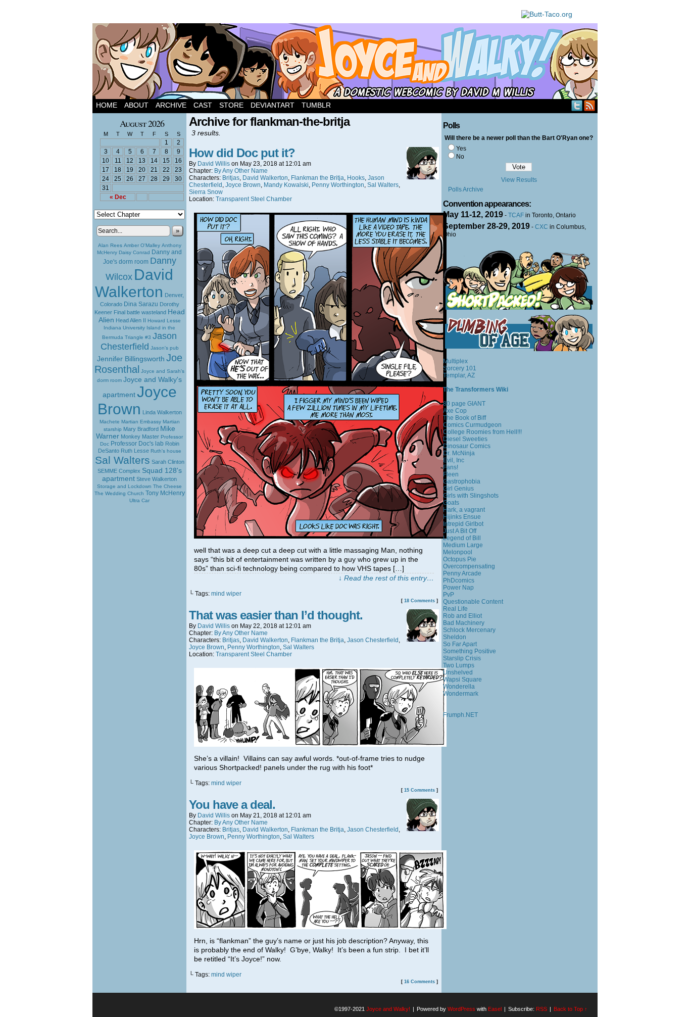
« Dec (118, 197)
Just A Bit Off (459, 531)
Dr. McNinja (459, 453)
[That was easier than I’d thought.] (320, 744)
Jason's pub (165, 348)
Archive (171, 105)
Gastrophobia (461, 481)
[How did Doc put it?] (320, 536)
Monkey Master (140, 436)
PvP (448, 594)
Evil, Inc (453, 460)
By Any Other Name (241, 170)
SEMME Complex (118, 471)
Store (231, 105)
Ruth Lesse (135, 451)
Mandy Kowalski (286, 184)
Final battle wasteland (140, 312)
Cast (202, 105)
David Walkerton (134, 283)
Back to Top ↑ (570, 1009)
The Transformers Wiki (475, 389)
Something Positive (469, 651)
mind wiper (226, 593)
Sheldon (454, 637)
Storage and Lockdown (124, 486)
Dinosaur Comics (466, 446)
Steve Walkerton (156, 479)
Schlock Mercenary (469, 630)
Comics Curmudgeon (472, 424)
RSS (589, 105)
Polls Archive (465, 189)
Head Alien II (131, 320)
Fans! (450, 467)
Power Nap (458, 587)
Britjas (230, 177)
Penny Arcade (462, 573)
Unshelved (458, 672)
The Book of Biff (464, 417)
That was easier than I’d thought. (276, 615)
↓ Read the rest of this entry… (386, 578)
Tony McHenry (165, 493)
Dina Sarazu (141, 304)
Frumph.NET (460, 714)
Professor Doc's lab (137, 443)
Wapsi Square (462, 679)
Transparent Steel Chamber (254, 199)
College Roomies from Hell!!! (482, 431)
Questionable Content (473, 601)
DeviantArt (272, 105)
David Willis (214, 163)
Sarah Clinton (168, 462)
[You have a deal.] (320, 927)
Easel (495, 1009)
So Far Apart (460, 644)
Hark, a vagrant (464, 509)
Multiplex (455, 361)
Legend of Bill (462, 538)
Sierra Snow (206, 192)
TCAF (516, 215)
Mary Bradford (141, 429)
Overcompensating (469, 566)
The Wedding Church (119, 493)
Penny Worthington (338, 184)
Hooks (356, 177)
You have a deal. (232, 804)
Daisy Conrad (134, 252)
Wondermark (460, 693)
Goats (451, 502)
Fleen (451, 474)
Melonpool (457, 552)
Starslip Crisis (462, 658)
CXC (541, 226)
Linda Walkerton (162, 412)
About (136, 105)
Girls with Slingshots (471, 495)
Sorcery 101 (459, 368)
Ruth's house (166, 451)
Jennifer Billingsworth (131, 359)
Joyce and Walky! (346, 62)
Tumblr (316, 105)
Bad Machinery (463, 622)
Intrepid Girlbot (463, 523)
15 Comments (419, 790)
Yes (461, 148)
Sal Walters (122, 460)
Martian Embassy (141, 421)
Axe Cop (455, 410)
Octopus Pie (459, 559)
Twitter (577, 105)
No (460, 156)
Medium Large (463, 545)
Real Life (455, 608)
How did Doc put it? (242, 153)
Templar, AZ (459, 375)
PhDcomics (458, 580)
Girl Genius (458, 488)
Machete (110, 421)
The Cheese (167, 486)
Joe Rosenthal (138, 363)
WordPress (461, 1009)
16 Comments (419, 981)
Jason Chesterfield (139, 341)
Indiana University (124, 327)
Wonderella (459, 686)
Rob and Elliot (462, 615)
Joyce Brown (137, 400)
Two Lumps (458, 665)
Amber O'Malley (142, 245)
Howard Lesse (164, 320)
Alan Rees (110, 245)
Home (106, 105)
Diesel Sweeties (465, 439)
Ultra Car (139, 500)
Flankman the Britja (317, 177)
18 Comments (419, 600)
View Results (519, 179)
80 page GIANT (464, 403)
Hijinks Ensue (462, 516)
